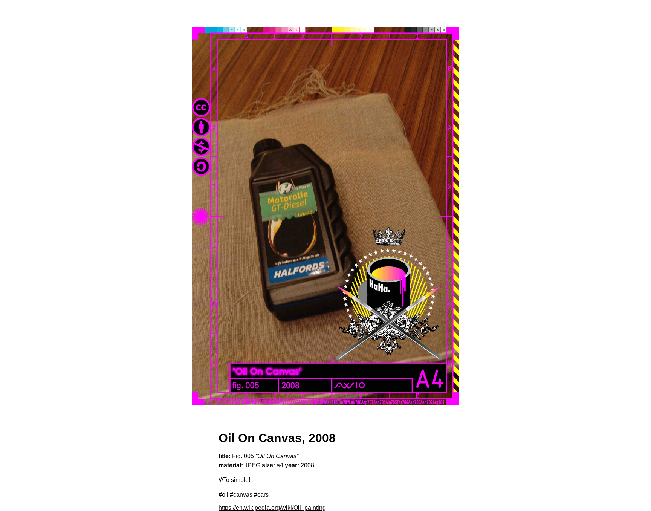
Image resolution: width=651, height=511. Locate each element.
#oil (223, 494)
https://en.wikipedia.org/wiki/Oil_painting (272, 508)
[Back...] (325, 216)
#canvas (241, 494)
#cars (261, 494)
